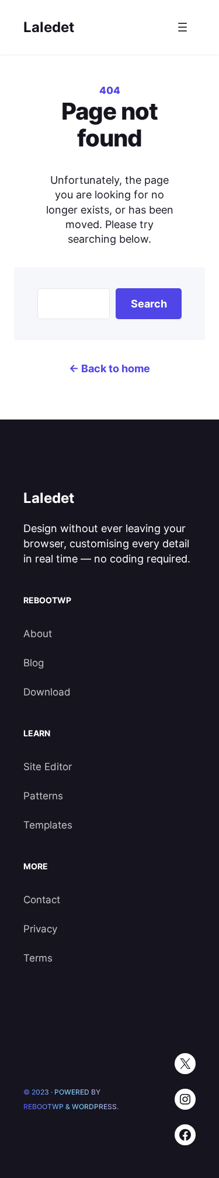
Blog (33, 663)
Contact (41, 900)
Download (47, 692)
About (37, 633)
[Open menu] (182, 27)
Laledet (48, 27)
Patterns (43, 796)
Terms (38, 958)
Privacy (40, 929)
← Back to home (109, 368)
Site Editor (47, 766)
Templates (47, 825)
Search (149, 304)
